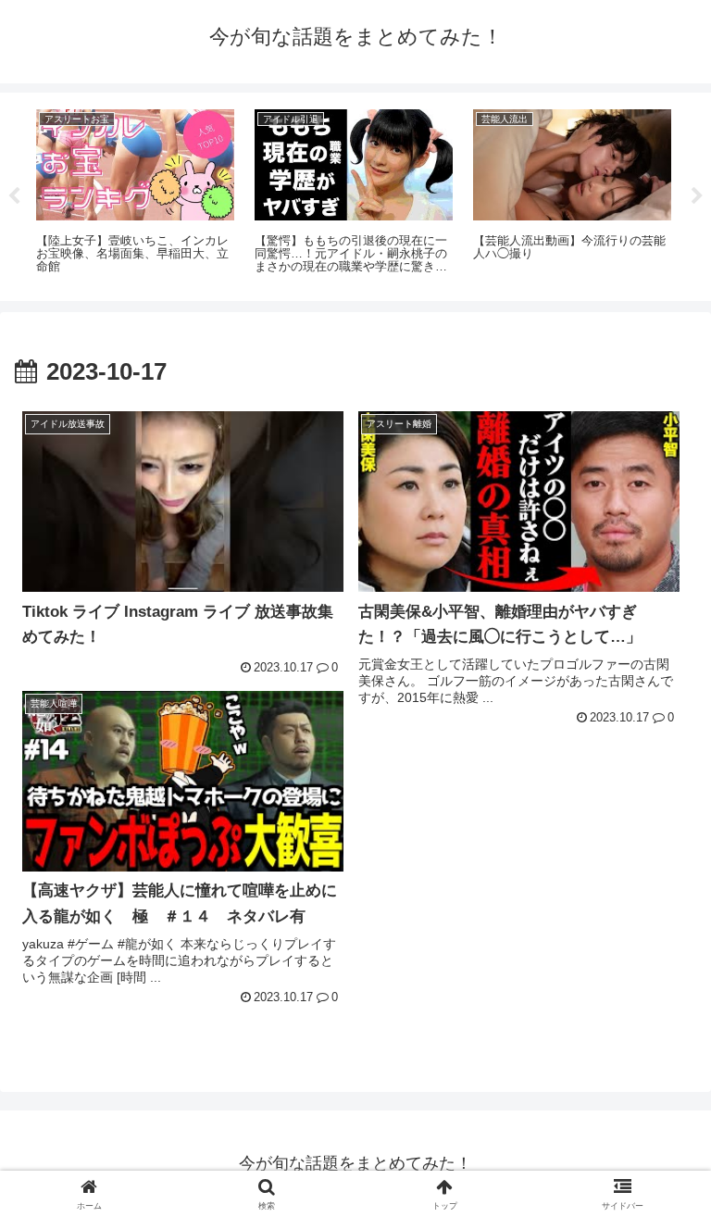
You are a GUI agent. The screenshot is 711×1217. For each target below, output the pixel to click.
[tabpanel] (135, 193)
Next (697, 196)
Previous (14, 196)
